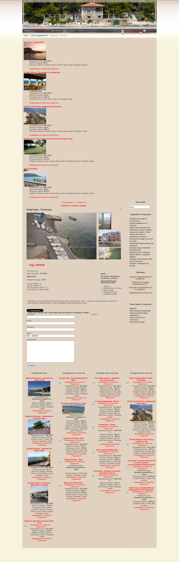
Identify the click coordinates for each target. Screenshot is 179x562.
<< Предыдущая (66, 202)
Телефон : (31, 327)
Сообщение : (32, 340)
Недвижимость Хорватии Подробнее (44, 69)
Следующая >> (81, 202)
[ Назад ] (94, 314)
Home (26, 36)
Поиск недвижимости (39, 36)
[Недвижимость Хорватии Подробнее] (35, 59)
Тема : (29, 333)
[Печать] (120, 210)
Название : (31, 314)
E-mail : (29, 321)
